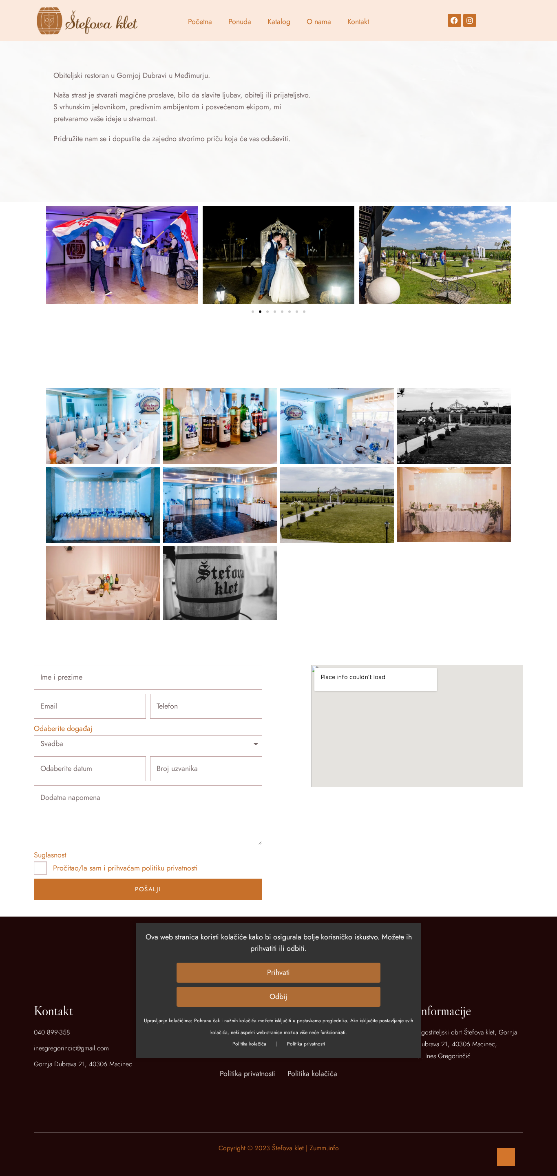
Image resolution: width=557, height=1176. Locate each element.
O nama (319, 21)
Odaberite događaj (63, 728)
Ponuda (239, 21)
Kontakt (358, 21)
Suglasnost (50, 855)
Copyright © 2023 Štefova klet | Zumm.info (279, 1148)
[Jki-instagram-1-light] (288, 1094)
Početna (200, 21)
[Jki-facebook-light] (269, 1094)
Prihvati (278, 973)
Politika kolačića (249, 1044)
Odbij (278, 997)
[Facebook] (454, 20)
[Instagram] (469, 20)
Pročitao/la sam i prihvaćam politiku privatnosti (125, 868)
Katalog (278, 21)
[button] (253, 311)
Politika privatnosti (306, 1044)
